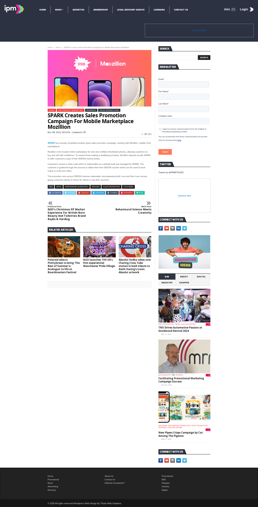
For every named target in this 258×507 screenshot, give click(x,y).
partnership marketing (76, 187)
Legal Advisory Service (131, 9)
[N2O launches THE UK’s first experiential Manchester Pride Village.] (99, 246)
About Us (109, 476)
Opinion (179, 375)
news (58, 187)
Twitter (71, 193)
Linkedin (99, 193)
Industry (165, 486)
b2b (167, 276)
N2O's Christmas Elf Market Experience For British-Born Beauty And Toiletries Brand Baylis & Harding (67, 213)
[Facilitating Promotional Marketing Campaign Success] (184, 356)
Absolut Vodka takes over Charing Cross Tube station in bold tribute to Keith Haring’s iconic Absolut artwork (135, 266)
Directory (52, 490)
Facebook (56, 193)
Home (42, 9)
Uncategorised (188, 324)
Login (244, 9)
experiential (168, 324)
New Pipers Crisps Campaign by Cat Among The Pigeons (180, 434)
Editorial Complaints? (115, 483)
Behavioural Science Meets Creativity (133, 209)
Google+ (85, 193)
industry (167, 282)
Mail (141, 193)
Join (227, 9)
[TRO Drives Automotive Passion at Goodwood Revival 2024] (184, 306)
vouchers (128, 187)
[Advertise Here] (184, 252)
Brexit (184, 276)
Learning (159, 9)
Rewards (91, 110)
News (58, 9)
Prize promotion (199, 425)
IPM (173, 375)
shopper (184, 282)
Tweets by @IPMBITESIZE (171, 172)
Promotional (53, 479)
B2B (164, 479)
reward (95, 187)
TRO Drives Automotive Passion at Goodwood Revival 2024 (180, 329)
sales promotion (111, 187)
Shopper (166, 483)
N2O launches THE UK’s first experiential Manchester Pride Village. (99, 263)
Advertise (78, 9)
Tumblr (114, 193)
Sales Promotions (109, 110)
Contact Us (181, 9)
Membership (100, 9)
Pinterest (128, 193)
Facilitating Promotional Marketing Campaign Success (181, 380)
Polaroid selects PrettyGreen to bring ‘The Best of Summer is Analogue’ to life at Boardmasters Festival (64, 266)
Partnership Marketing (70, 110)
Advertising (53, 486)
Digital (201, 276)
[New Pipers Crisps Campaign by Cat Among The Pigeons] (184, 407)
